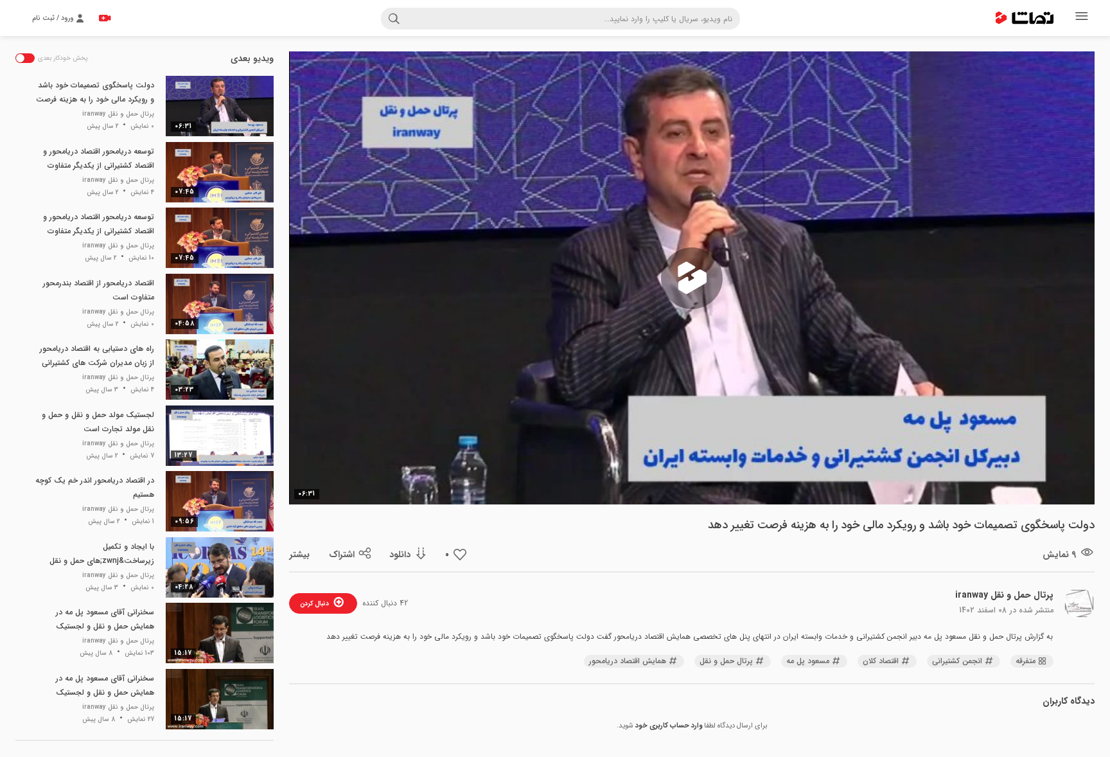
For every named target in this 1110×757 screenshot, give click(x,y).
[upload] (104, 18)
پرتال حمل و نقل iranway (1004, 595)
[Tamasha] (1024, 18)
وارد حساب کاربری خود (668, 725)
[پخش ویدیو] (692, 278)
